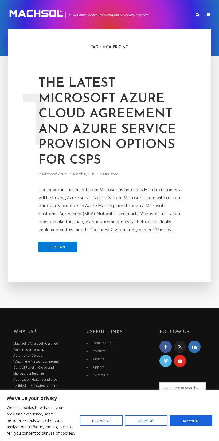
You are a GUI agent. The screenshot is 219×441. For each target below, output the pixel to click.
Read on (58, 247)
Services (98, 359)
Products (98, 351)
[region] (109, 415)
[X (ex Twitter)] (180, 347)
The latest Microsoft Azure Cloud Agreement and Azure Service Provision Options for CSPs (107, 122)
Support (98, 367)
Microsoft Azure (55, 173)
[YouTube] (180, 361)
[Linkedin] (194, 347)
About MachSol (103, 343)
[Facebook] (165, 347)
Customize (101, 420)
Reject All (146, 420)
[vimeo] (165, 361)
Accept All (191, 420)
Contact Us (100, 375)
